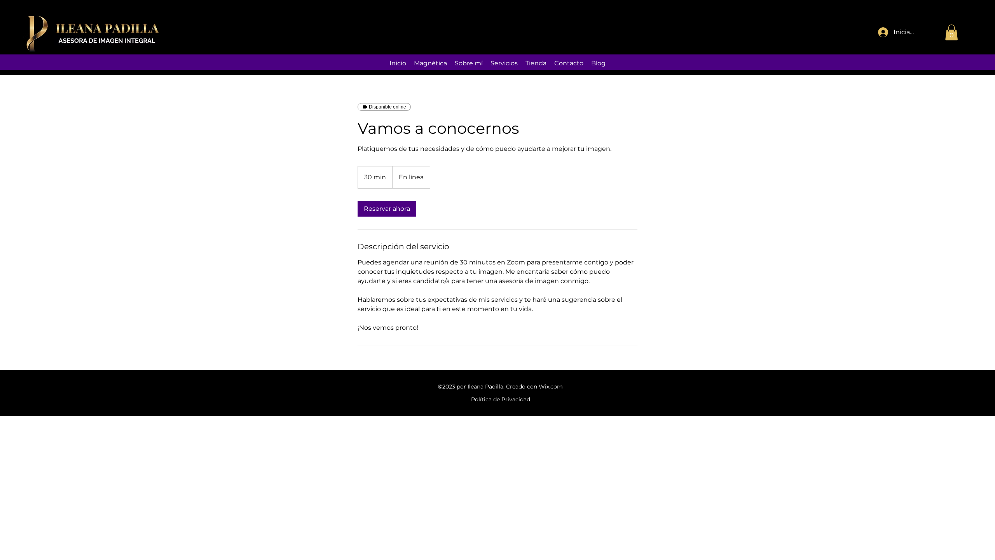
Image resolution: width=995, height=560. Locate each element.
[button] (951, 32)
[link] (387, 209)
